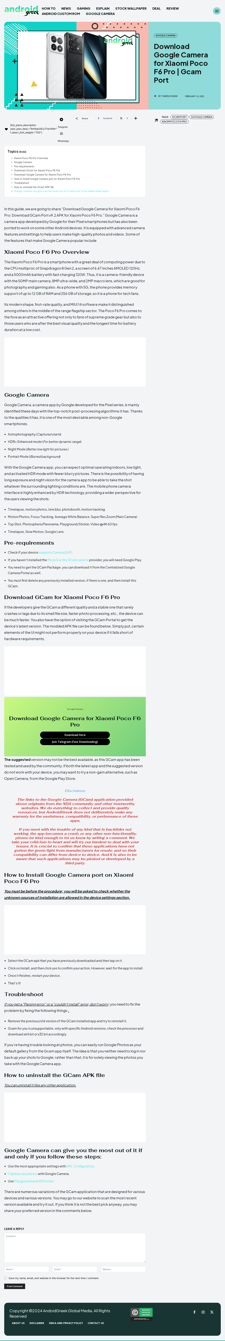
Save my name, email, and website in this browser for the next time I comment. (54, 1278)
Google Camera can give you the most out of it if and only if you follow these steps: (61, 191)
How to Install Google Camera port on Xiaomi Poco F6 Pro (47, 178)
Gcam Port (179, 116)
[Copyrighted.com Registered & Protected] (142, 1320)
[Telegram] (61, 120)
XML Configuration (80, 1166)
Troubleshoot (21, 182)
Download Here (75, 735)
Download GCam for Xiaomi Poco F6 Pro (37, 170)
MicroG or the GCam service (68, 560)
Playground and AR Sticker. (34, 1181)
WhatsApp (63, 141)
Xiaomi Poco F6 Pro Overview (31, 158)
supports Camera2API (55, 552)
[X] (212, 1312)
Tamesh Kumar (170, 96)
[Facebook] (194, 1312)
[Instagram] (203, 1312)
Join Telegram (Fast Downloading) (75, 742)
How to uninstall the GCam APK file (34, 187)
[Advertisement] (75, 362)
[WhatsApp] (61, 134)
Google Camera (166, 35)
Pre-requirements (24, 166)
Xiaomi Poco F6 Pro (174, 121)
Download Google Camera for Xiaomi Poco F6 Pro (42, 174)
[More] (135, 118)
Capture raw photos (22, 1174)
